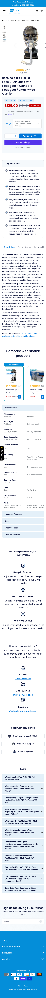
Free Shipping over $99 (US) (25, 736)
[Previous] (15, 45)
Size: (6, 124)
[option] (4, 27)
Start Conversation (23, 694)
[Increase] (15, 136)
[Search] (37, 11)
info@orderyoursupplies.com (23, 711)
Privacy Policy (23, 986)
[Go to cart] (41, 11)
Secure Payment (25, 751)
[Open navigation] (4, 11)
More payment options (23, 147)
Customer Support (25, 744)
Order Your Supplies (30, 989)
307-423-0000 (23, 678)
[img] (21, 70)
